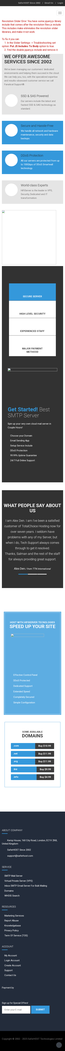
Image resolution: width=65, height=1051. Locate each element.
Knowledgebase (12, 925)
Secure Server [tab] (32, 296)
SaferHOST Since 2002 (29, 3)
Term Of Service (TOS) (16, 935)
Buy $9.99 (45, 769)
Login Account (12, 960)
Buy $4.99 (45, 777)
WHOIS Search (12, 895)
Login (60, 3)
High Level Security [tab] (32, 313)
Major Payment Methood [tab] (32, 350)
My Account (10, 955)
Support (8, 970)
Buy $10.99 (44, 745)
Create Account (12, 965)
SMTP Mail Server (13, 875)
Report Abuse (11, 920)
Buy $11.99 (44, 753)
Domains (9, 890)
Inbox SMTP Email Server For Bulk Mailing (25, 885)
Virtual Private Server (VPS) (18, 880)
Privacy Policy (11, 930)
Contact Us (10, 975)
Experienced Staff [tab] (32, 331)
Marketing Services (14, 915)
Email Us (49, 3)
